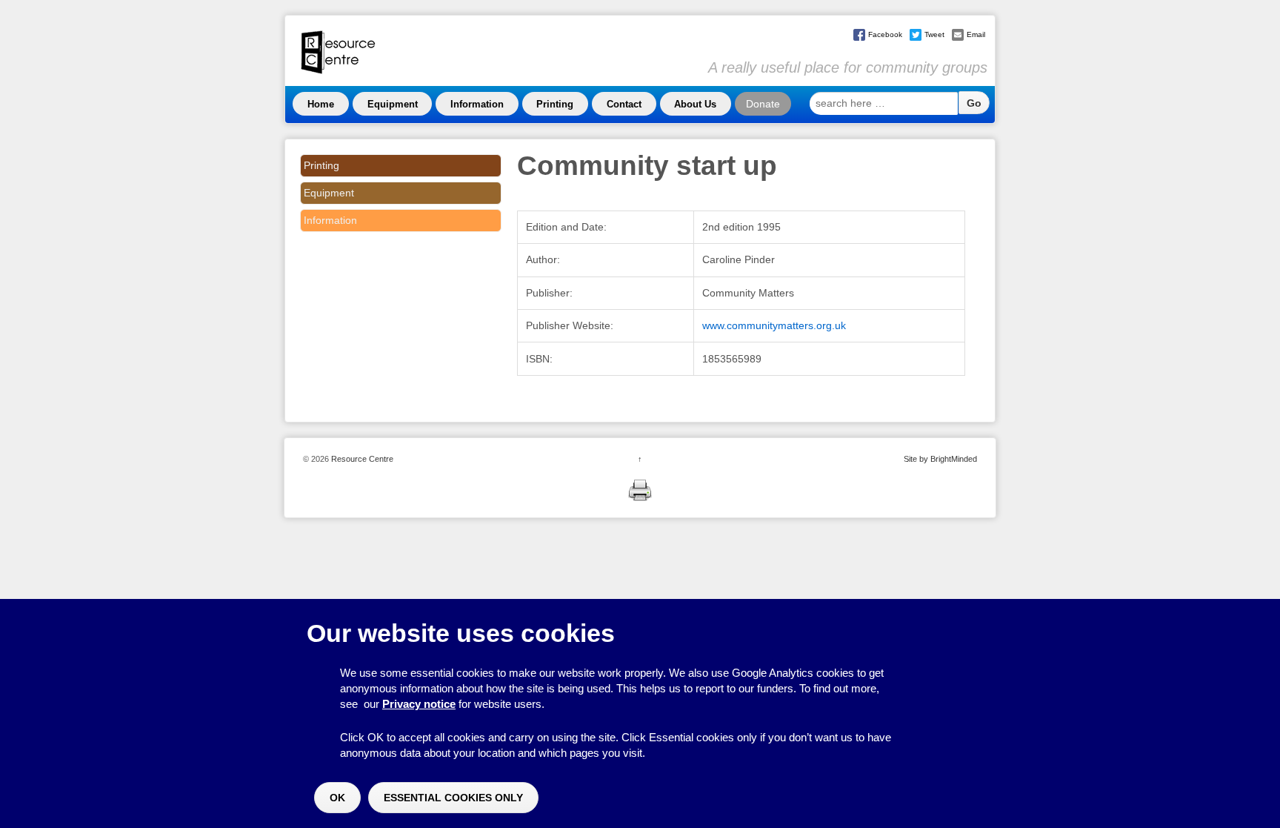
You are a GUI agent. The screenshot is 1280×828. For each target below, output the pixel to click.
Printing (554, 104)
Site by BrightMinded (940, 458)
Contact (624, 104)
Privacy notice (419, 704)
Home (320, 104)
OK (337, 798)
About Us (695, 104)
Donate (763, 104)
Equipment (392, 104)
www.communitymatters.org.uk (774, 325)
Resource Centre (361, 458)
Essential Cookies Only (453, 798)
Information (477, 104)
